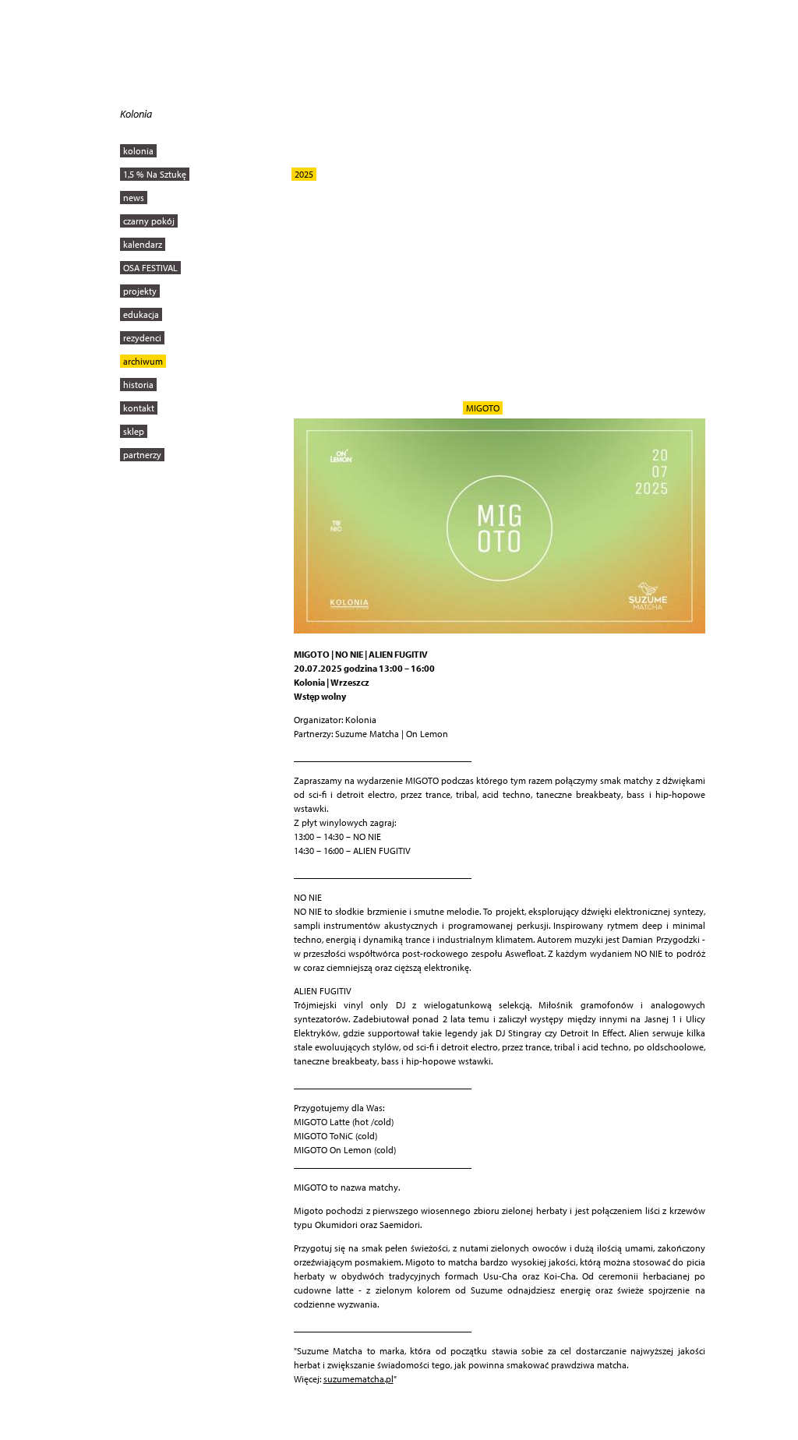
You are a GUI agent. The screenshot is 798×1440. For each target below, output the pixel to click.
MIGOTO (483, 408)
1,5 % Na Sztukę (154, 174)
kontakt (138, 408)
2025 (304, 174)
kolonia (138, 151)
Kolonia (136, 114)
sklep (133, 431)
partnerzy (142, 455)
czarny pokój (149, 221)
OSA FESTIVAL (150, 268)
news (133, 197)
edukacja (141, 314)
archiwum (143, 361)
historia (138, 384)
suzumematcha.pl (358, 1379)
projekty (140, 291)
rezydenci (142, 338)
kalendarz (142, 244)
